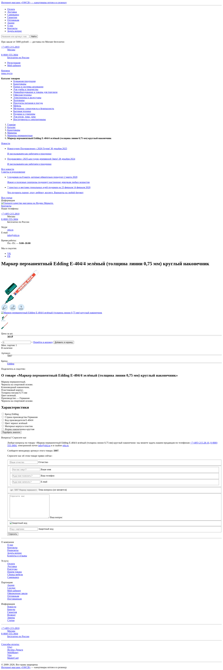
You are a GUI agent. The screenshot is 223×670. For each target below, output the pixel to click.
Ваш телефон (47, 475)
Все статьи (6, 197)
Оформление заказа (17, 593)
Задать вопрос (14, 31)
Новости (5, 143)
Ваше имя (46, 469)
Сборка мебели (15, 574)
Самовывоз (13, 14)
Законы (11, 617)
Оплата (11, 9)
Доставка (12, 12)
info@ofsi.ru (13, 235)
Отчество (43, 462)
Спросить (12, 534)
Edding (10, 363)
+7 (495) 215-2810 (10, 213)
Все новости (7, 169)
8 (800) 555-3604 (9, 219)
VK (9, 253)
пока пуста (6, 72)
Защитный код (45, 529)
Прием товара (14, 572)
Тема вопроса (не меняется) (52, 489)
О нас (10, 25)
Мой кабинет (14, 65)
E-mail (44, 481)
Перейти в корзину (43, 342)
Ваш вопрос (56, 517)
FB (8, 256)
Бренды (11, 609)
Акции (10, 23)
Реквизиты (13, 550)
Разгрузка (12, 569)
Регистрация (13, 62)
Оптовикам (13, 20)
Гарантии (12, 17)
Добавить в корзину (64, 342)
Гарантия (12, 612)
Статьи (11, 620)
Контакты (12, 28)
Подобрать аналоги (11, 432)
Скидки (11, 588)
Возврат (11, 615)
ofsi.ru (10, 230)
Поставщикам (14, 599)
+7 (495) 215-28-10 (199, 442)
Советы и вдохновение (13, 172)
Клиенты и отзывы (17, 555)
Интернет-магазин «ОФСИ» (16, 667)
